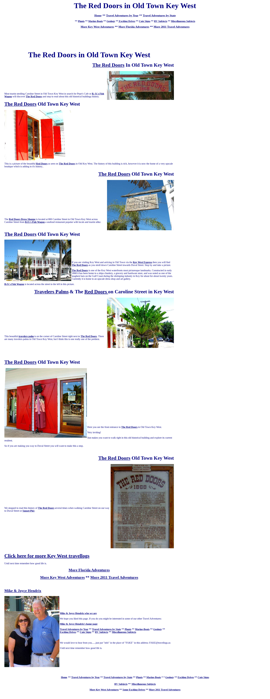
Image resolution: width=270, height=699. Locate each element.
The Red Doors (34, 96)
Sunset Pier (28, 510)
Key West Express (142, 262)
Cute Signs (144, 21)
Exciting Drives (126, 21)
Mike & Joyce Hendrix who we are (78, 613)
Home (64, 677)
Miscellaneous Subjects (183, 21)
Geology (111, 21)
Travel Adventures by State (159, 15)
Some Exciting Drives (133, 689)
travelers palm (26, 336)
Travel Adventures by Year (122, 15)
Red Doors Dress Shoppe (22, 219)
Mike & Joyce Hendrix (22, 591)
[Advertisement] (135, 38)
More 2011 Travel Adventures (172, 26)
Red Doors (42, 163)
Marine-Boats (95, 21)
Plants (81, 21)
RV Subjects (160, 21)
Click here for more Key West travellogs (46, 556)
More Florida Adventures (133, 26)
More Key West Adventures (62, 577)
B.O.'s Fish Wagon (35, 222)
